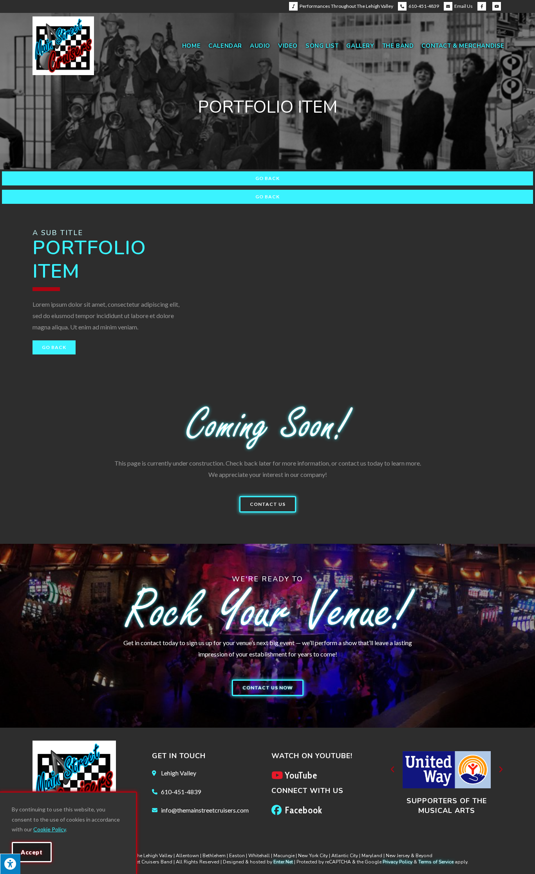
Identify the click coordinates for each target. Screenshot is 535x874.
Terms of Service (436, 862)
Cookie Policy (49, 829)
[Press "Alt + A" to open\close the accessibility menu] (10, 864)
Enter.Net (283, 862)
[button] (267, 504)
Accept (32, 852)
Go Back (267, 178)
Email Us (463, 6)
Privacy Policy (397, 862)
